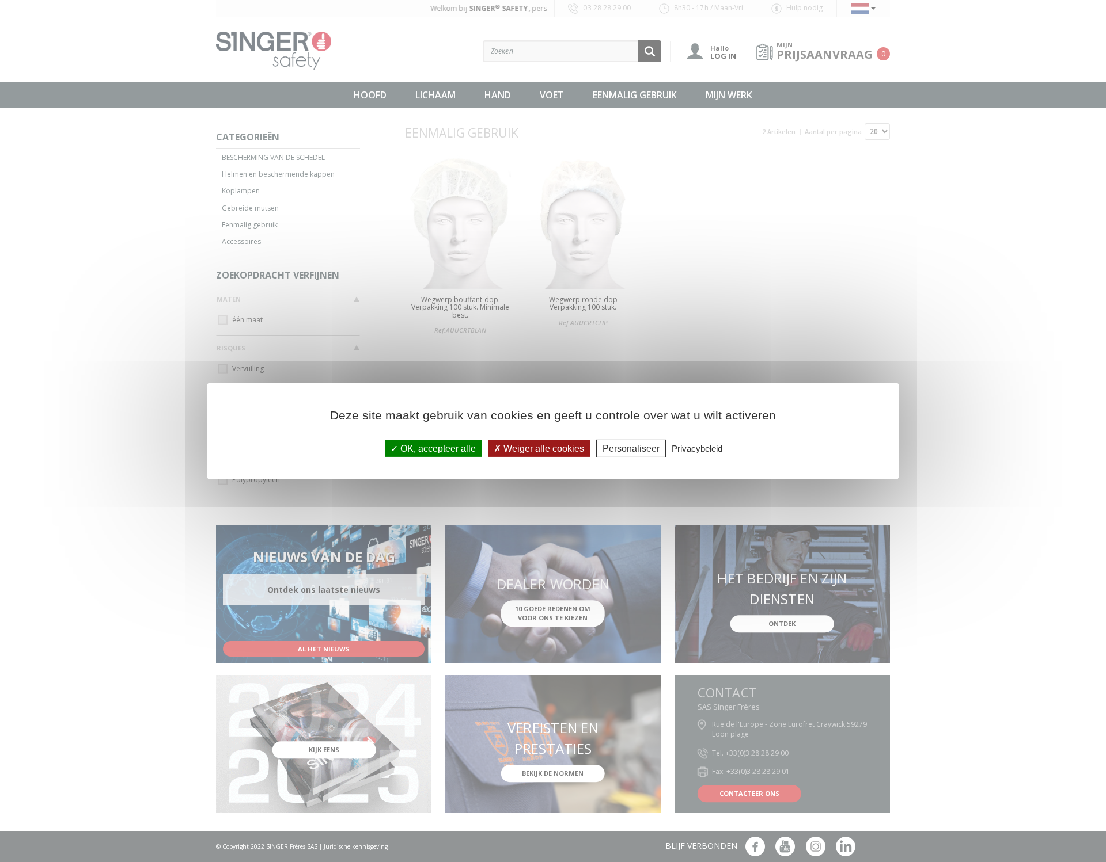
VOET (552, 95)
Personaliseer (631, 448)
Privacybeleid (697, 448)
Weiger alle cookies (542, 448)
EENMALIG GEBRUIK (635, 95)
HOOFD (370, 95)
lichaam (435, 95)
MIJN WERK (729, 95)
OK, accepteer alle (437, 448)
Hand (497, 95)
